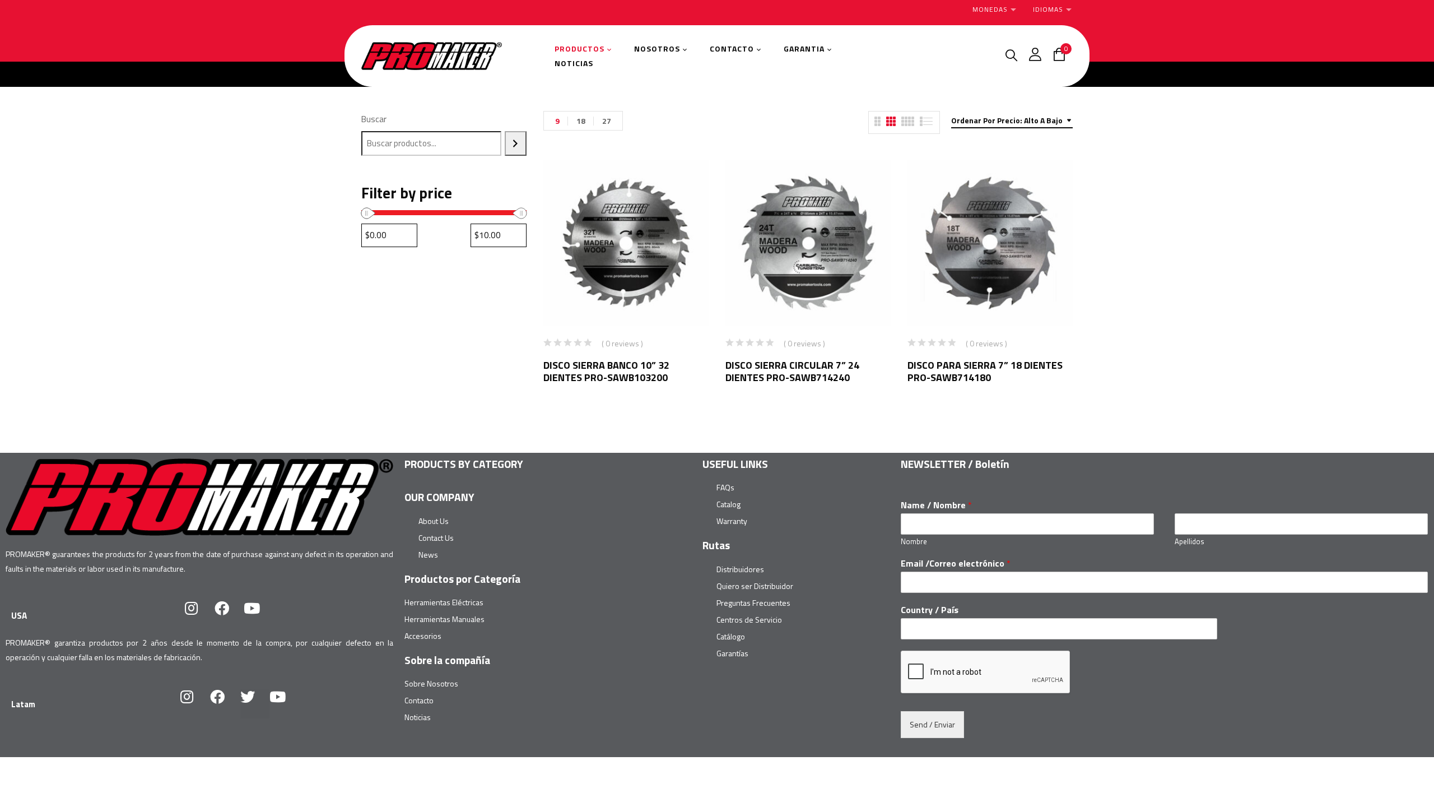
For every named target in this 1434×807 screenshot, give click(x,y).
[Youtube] (259, 615)
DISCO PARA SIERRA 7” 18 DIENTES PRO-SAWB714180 (985, 371)
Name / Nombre (936, 505)
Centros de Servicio (749, 619)
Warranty (731, 521)
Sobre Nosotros (431, 683)
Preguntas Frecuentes (753, 603)
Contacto (419, 700)
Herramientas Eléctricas (443, 602)
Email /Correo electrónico (956, 563)
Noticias (417, 717)
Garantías (732, 653)
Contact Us (436, 538)
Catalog (728, 504)
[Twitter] (254, 703)
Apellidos (1189, 541)
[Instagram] (198, 615)
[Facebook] (229, 615)
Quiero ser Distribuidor (754, 586)
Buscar (374, 119)
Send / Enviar (932, 724)
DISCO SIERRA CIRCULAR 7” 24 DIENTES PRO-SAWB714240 (792, 371)
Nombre (914, 541)
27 (606, 121)
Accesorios (422, 636)
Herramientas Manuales (444, 619)
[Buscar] (516, 143)
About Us (433, 521)
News (428, 554)
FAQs (725, 487)
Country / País (929, 610)
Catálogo (730, 636)
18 (580, 121)
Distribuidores (740, 569)
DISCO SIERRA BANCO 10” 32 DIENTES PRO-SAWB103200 (606, 371)
